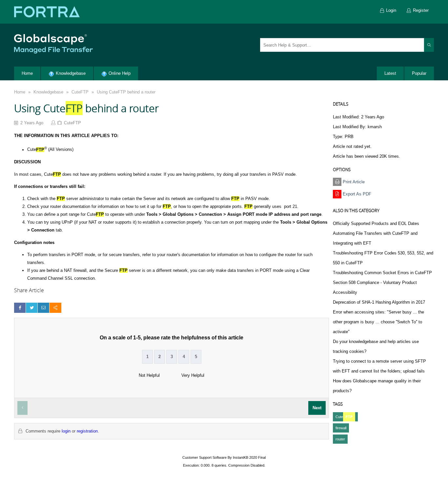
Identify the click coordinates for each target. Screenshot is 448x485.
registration (87, 431)
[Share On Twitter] (31, 308)
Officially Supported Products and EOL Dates (376, 223)
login (66, 431)
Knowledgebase (48, 92)
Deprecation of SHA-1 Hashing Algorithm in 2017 (379, 302)
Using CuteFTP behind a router (126, 92)
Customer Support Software (204, 457)
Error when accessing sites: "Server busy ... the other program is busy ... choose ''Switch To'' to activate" (378, 322)
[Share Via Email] (43, 308)
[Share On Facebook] (20, 308)
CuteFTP (80, 92)
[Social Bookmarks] (55, 308)
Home (19, 92)
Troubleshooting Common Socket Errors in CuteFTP (382, 272)
